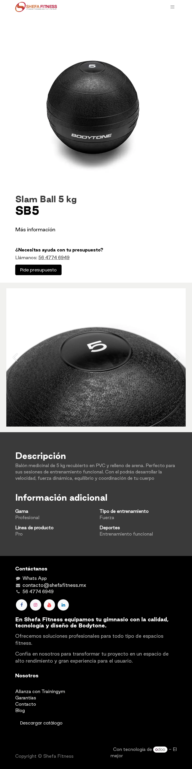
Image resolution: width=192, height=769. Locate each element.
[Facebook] (21, 605)
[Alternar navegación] (172, 7)
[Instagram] (35, 605)
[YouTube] (49, 605)
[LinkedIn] (63, 605)
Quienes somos (31, 685)
